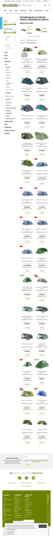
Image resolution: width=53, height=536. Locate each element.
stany (7, 70)
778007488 (7, 1)
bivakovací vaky (10, 96)
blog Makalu (12, 483)
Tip (10, 43)
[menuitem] (5, 10)
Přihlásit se (28, 465)
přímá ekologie (28, 502)
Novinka (10, 41)
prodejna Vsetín (18, 515)
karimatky (9, 102)
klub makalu (26, 486)
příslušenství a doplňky (9, 99)
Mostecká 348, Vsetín (7, 519)
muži (6, 52)
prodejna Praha (18, 517)
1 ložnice (8, 87)
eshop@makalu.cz (7, 500)
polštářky (8, 110)
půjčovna (27, 516)
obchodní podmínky (16, 503)
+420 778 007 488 (8, 505)
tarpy (7, 80)
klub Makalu (18, 1)
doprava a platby (16, 511)
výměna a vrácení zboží (17, 500)
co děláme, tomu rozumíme (29, 510)
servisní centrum (26, 483)
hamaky (8, 105)
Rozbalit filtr (9, 48)
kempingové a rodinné (9, 83)
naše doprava (28, 514)
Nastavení (10, 533)
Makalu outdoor (7, 509)
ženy (6, 55)
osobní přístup (28, 512)
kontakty (13, 1)
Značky (6, 133)
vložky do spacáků (11, 108)
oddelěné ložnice (10, 89)
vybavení (7, 61)
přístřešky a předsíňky (9, 93)
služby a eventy (9, 130)
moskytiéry (9, 113)
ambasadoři (41, 483)
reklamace (16, 497)
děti (5, 124)
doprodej (10, 45)
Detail (27, 72)
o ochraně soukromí (11, 529)
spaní (6, 64)
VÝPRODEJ (8, 127)
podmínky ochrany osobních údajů (18, 507)
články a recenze (29, 504)
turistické (8, 72)
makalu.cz (8, 511)
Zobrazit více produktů (34, 36)
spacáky (8, 67)
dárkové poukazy (10, 118)
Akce (10, 38)
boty (6, 58)
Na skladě (10, 36)
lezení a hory (8, 121)
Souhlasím (43, 526)
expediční (8, 75)
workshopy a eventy (28, 506)
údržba (8, 116)
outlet (48, 522)
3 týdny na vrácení (27, 499)
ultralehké (8, 78)
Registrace (45, 1)
